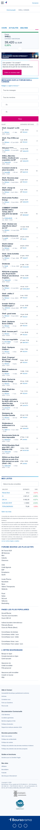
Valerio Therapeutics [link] (8, 586)
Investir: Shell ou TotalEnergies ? (8, 304)
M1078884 (8, 342)
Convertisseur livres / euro (10, 641)
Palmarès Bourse (7, 625)
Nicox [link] (3, 584)
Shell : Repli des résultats (8, 390)
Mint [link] (3, 555)
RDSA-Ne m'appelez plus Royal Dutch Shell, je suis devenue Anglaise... (10, 274)
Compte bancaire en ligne (10, 656)
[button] (2, 2)
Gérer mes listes (6, 512)
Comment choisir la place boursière (9, 169)
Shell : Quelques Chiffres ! (8, 348)
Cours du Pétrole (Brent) (9, 627)
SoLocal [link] (4, 598)
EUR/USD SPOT (7, 503)
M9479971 (26, 342)
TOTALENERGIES (7, 506)
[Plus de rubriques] (36, 28)
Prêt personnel (6, 668)
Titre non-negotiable (10, 339)
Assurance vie (6, 663)
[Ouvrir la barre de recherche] (27, 3)
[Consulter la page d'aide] (30, 3)
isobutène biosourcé (10, 236)
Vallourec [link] (4, 601)
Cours (4, 28)
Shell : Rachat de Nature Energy (8, 380)
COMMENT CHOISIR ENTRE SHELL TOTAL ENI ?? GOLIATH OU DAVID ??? (10, 211)
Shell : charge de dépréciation (8, 189)
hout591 (25, 307)
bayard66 (7, 172)
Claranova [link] (5, 560)
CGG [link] (3, 565)
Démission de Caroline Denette (8, 414)
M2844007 (8, 439)
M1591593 (26, 450)
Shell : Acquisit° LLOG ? (10, 129)
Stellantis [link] (4, 589)
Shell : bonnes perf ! (10, 331)
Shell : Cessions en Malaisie (9, 370)
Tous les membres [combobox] (9, 97)
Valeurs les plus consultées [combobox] (12, 484)
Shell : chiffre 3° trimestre (8, 294)
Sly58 (6, 266)
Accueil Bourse (6, 613)
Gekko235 (25, 151)
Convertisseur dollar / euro (10, 634)
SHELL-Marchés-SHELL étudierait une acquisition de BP (10, 158)
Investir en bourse (7, 675)
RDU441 (7, 132)
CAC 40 (4, 499)
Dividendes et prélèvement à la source (8, 425)
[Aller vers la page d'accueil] (6, 3)
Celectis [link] (4, 558)
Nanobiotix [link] (5, 582)
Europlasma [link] (5, 572)
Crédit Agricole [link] (6, 567)
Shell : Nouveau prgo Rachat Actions (10, 179)
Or (2, 496)
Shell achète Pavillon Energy (10, 199)
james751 (7, 408)
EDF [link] (3, 570)
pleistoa (25, 439)
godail (6, 238)
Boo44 (24, 239)
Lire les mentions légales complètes (10, 541)
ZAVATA (7, 150)
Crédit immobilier (7, 665)
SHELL (8, 36)
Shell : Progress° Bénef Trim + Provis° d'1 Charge (10, 359)
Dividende (6, 264)
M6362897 (26, 215)
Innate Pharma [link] (6, 579)
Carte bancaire (6, 658)
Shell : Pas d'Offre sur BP (10, 139)
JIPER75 (7, 308)
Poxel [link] (3, 593)
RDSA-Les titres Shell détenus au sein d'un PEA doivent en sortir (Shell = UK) (10, 460)
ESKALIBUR (8, 218)
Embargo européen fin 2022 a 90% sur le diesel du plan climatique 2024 (10, 402)
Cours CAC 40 (6, 618)
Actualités (13, 28)
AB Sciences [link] (6, 553)
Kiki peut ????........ (9, 148)
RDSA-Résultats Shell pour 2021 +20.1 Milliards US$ (10, 447)
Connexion (35, 3)
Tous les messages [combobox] (9, 90)
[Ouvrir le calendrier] (3, 104)
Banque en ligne (7, 654)
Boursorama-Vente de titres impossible (10, 436)
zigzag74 (25, 258)
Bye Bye (5, 286)
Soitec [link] (4, 596)
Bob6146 (25, 172)
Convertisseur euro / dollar (10, 637)
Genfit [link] (3, 575)
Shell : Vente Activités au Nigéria (10, 254)
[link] (15, 693)
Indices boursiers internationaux (12, 622)
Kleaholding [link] (5, 603)
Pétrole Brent (6, 493)
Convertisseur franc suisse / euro (12, 644)
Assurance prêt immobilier (10, 672)
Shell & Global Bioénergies (7, 245)
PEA (3, 677)
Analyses (24, 28)
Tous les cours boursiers (9, 616)
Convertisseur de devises (10, 632)
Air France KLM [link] (7, 550)
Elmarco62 (26, 267)
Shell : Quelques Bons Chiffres (8, 322)
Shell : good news (9, 313)
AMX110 (7, 430)
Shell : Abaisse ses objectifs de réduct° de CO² (9, 226)
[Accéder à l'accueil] (3, 10)
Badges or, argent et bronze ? (10, 86)
